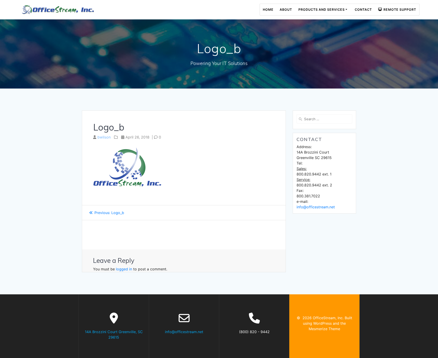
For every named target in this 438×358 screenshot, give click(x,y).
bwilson (104, 137)
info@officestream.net (316, 207)
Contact (363, 9)
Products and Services (321, 9)
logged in (124, 269)
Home (268, 9)
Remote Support (399, 9)
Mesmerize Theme (324, 329)
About (286, 9)
